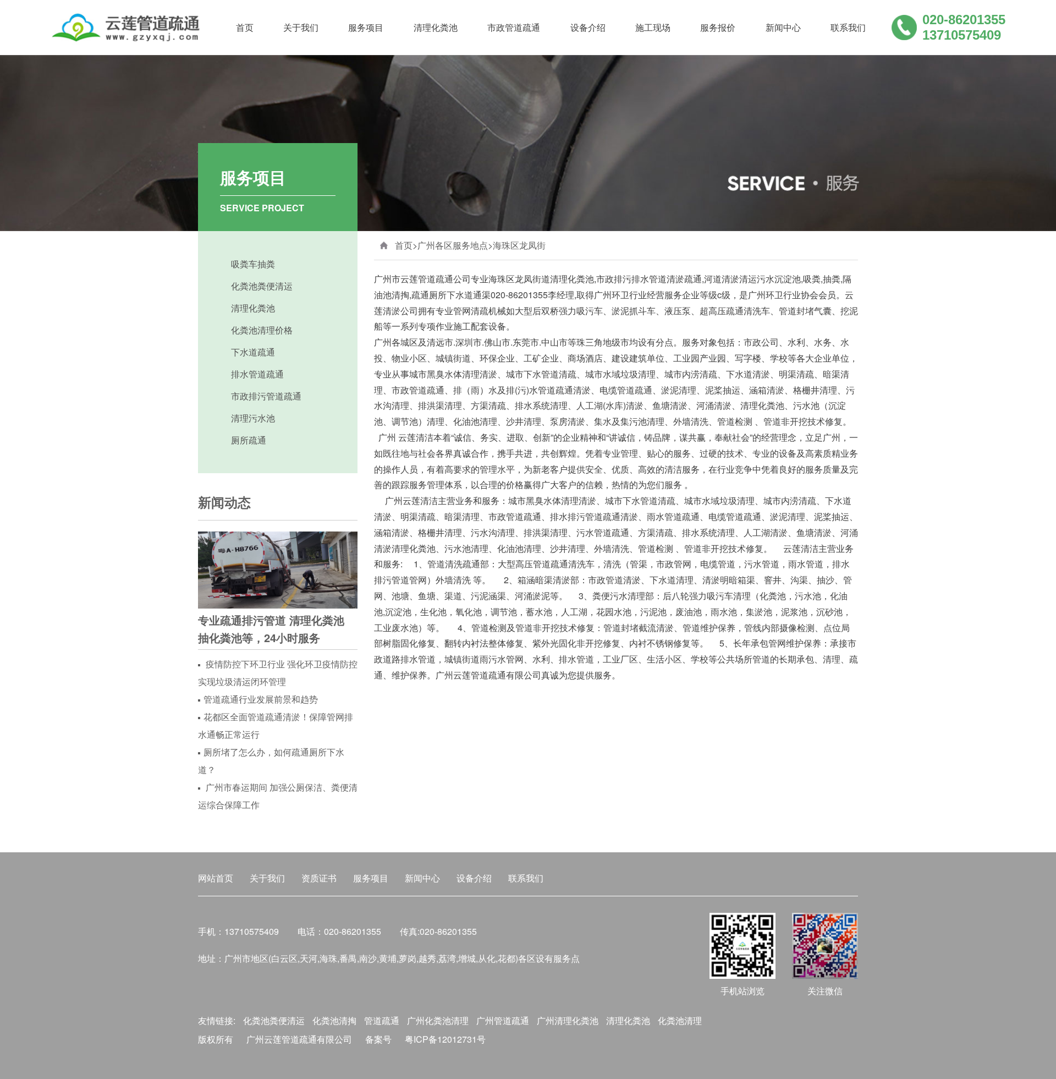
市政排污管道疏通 (266, 396)
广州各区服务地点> (455, 245)
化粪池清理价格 (262, 330)
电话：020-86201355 (339, 931)
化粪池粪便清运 (262, 286)
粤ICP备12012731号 (445, 1039)
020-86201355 (963, 19)
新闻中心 (783, 27)
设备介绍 (588, 27)
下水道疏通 (253, 352)
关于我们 (300, 27)
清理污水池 (253, 418)
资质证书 (319, 878)
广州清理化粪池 (567, 1020)
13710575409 (961, 35)
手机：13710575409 (238, 931)
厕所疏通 (248, 440)
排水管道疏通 (257, 374)
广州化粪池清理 (438, 1020)
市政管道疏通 (513, 27)
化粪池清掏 (334, 1020)
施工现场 (652, 27)
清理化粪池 (436, 27)
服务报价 (717, 27)
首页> (406, 245)
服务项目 (365, 27)
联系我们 (848, 27)
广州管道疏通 (502, 1020)
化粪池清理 (680, 1020)
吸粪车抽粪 (253, 264)
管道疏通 (381, 1020)
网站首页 (215, 878)
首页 (245, 27)
